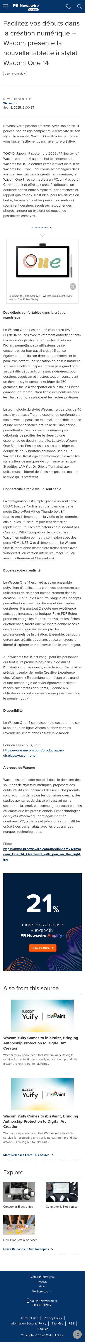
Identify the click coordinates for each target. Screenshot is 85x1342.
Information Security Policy (28, 1323)
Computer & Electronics (62, 1206)
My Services (40, 1291)
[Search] (79, 6)
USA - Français (14, 73)
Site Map (57, 1323)
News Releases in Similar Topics (26, 1249)
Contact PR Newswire (42, 1277)
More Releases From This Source (26, 1155)
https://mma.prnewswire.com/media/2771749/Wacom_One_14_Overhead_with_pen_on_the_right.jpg (42, 854)
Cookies (42, 1329)
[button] (42, 263)
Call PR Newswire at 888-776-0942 (43, 1303)
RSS (71, 1323)
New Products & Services (20, 1240)
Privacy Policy (53, 1318)
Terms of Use (29, 1318)
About (42, 1286)
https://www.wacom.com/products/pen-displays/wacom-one (33, 753)
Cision (50, 1335)
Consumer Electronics (18, 1206)
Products (42, 1282)
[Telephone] (68, 6)
